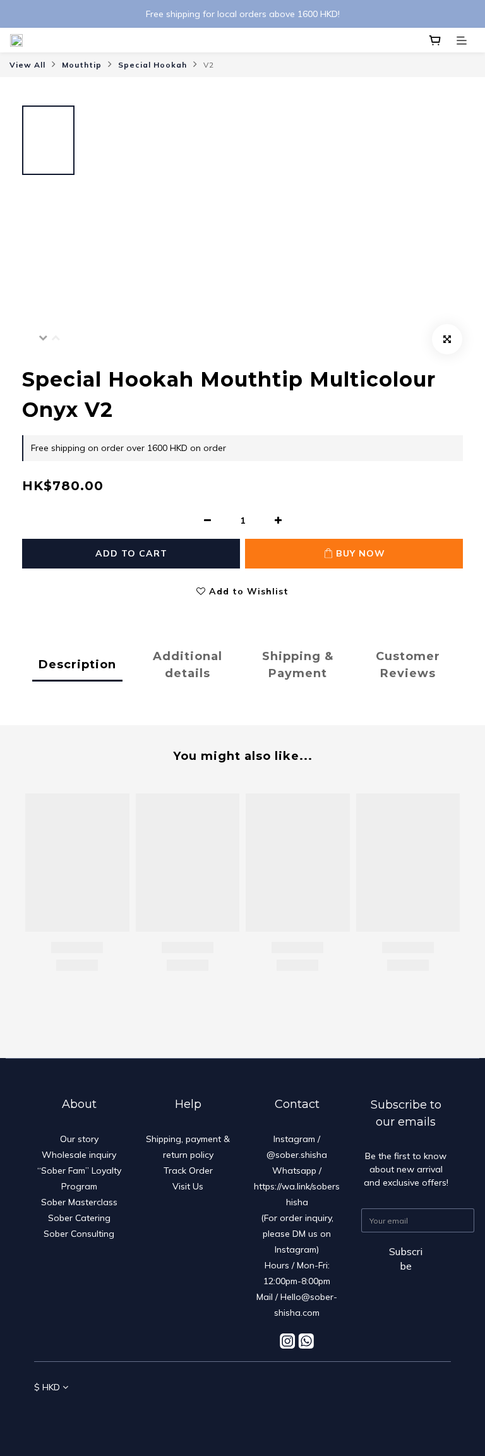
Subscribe (405, 1258)
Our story (79, 1139)
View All (27, 64)
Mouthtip (82, 64)
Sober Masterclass (79, 1202)
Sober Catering (79, 1218)
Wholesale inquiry (79, 1154)
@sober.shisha (296, 1154)
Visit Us (187, 1186)
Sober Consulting (79, 1233)
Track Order (188, 1170)
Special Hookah (152, 64)
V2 (208, 64)
